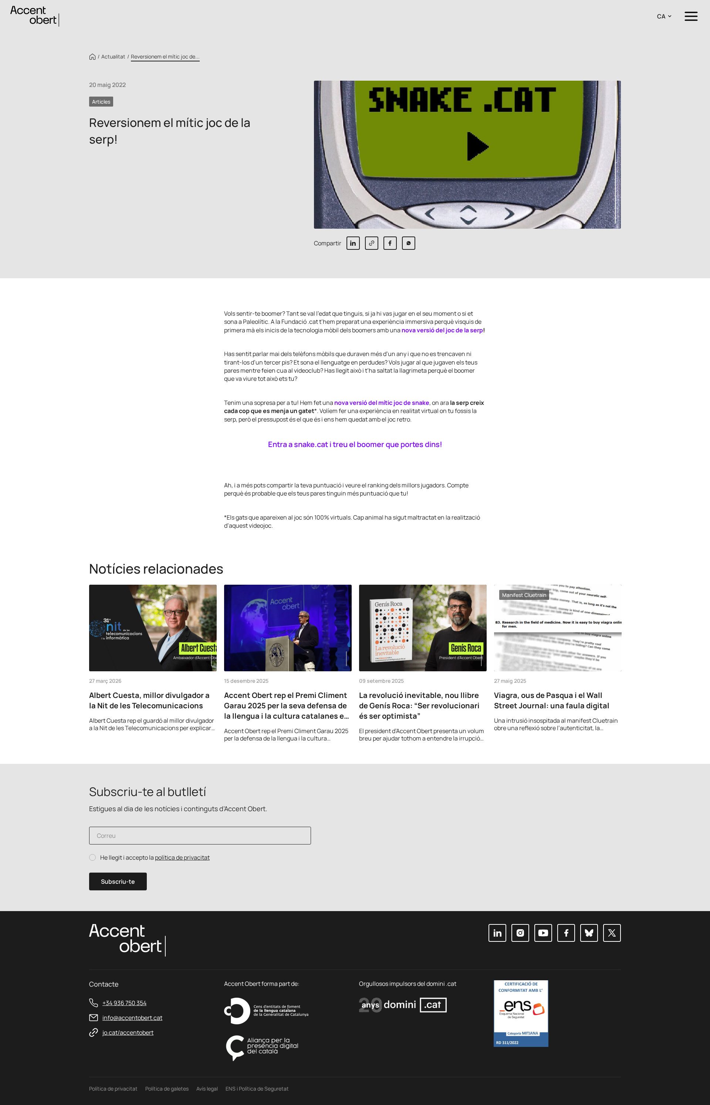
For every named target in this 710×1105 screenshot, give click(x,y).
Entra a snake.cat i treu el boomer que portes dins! (355, 444)
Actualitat (113, 56)
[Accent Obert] (34, 15)
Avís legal (207, 1088)
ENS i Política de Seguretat (257, 1088)
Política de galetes (167, 1088)
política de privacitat (182, 857)
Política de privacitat (113, 1088)
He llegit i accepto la (155, 858)
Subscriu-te (118, 881)
